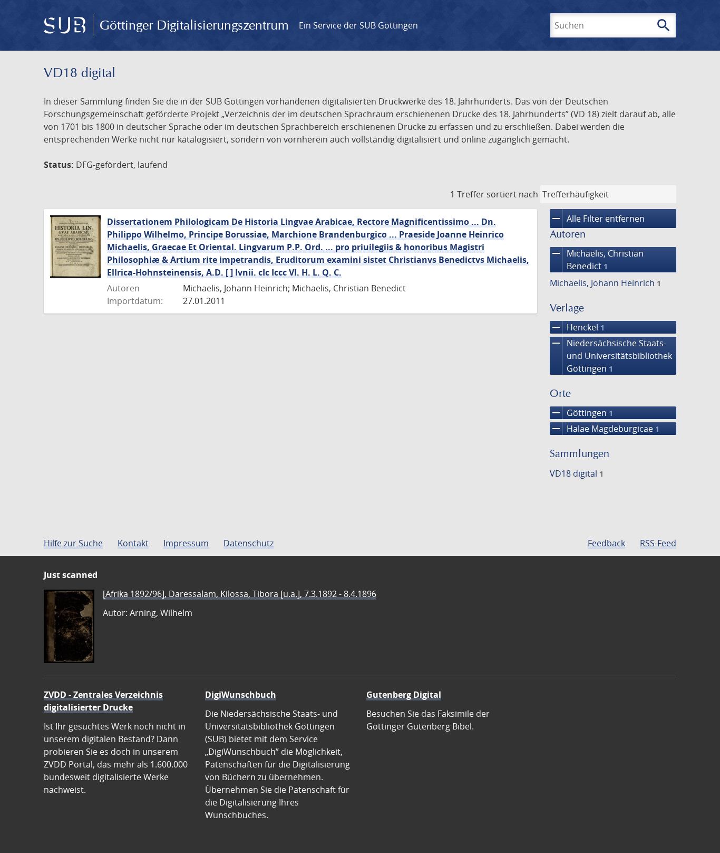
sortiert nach (512, 194)
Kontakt (133, 543)
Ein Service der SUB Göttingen (358, 25)
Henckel (577, 327)
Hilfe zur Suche (73, 543)
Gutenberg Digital (403, 694)
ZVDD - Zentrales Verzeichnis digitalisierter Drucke (103, 701)
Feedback (606, 543)
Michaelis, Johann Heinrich (605, 283)
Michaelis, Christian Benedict (597, 259)
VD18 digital (577, 473)
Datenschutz (248, 543)
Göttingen (581, 412)
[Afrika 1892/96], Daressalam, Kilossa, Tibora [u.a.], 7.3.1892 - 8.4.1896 (239, 594)
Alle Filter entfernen (597, 218)
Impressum (186, 543)
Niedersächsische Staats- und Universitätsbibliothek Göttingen (611, 355)
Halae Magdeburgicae (604, 428)
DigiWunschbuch (240, 694)
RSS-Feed (658, 543)
